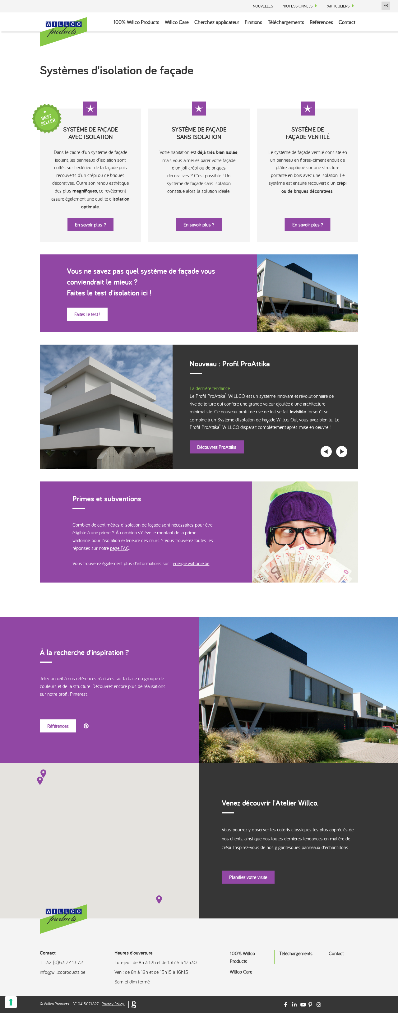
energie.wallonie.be (191, 563)
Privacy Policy (113, 1003)
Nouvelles (263, 6)
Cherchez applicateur (216, 22)
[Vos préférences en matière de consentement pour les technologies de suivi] (11, 1002)
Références (321, 22)
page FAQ (119, 548)
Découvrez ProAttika (216, 447)
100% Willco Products (136, 22)
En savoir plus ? (90, 224)
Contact (347, 22)
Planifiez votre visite (248, 877)
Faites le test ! (87, 314)
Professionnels (297, 6)
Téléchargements (286, 22)
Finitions (253, 22)
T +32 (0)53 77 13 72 (61, 962)
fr (386, 5)
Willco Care (177, 22)
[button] (40, 781)
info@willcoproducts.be (62, 972)
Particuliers (337, 6)
